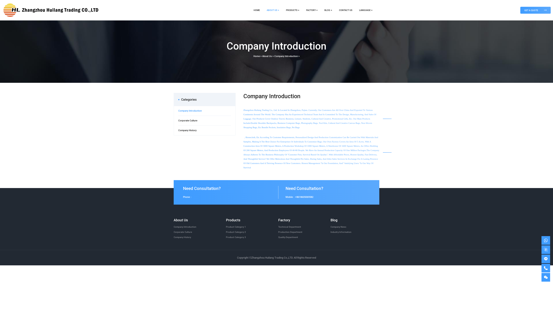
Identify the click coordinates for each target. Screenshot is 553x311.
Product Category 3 (236, 237)
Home (257, 10)
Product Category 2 (236, 232)
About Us (273, 10)
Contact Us (345, 10)
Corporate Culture (183, 232)
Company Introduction (286, 56)
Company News (338, 227)
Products (292, 10)
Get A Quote (531, 10)
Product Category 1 (236, 227)
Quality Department (288, 237)
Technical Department (289, 227)
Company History (182, 237)
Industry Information (341, 232)
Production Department (290, 232)
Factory (312, 10)
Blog (328, 10)
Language (365, 10)
